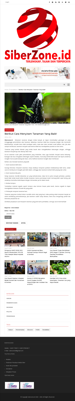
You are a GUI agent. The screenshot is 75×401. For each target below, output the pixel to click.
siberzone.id (31, 397)
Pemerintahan (11, 303)
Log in (7, 2)
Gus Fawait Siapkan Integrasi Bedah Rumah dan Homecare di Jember (14, 280)
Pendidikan (13, 89)
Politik (9, 311)
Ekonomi (9, 307)
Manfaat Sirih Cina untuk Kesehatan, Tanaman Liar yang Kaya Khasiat (60, 280)
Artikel (23, 223)
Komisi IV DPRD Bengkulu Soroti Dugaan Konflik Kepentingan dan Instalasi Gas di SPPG (37, 281)
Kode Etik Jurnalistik (12, 366)
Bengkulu (8, 217)
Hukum (8, 298)
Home (6, 89)
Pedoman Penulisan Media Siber (15, 362)
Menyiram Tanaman (12, 223)
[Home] (37, 35)
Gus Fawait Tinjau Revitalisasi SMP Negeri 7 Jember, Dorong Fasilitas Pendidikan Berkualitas (60, 253)
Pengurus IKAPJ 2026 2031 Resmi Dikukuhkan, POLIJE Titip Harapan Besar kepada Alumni (14, 253)
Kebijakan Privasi (11, 372)
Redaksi (8, 359)
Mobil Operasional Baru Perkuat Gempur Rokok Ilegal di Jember (37, 252)
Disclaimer (9, 369)
